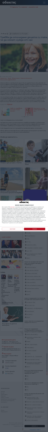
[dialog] (24, 216)
